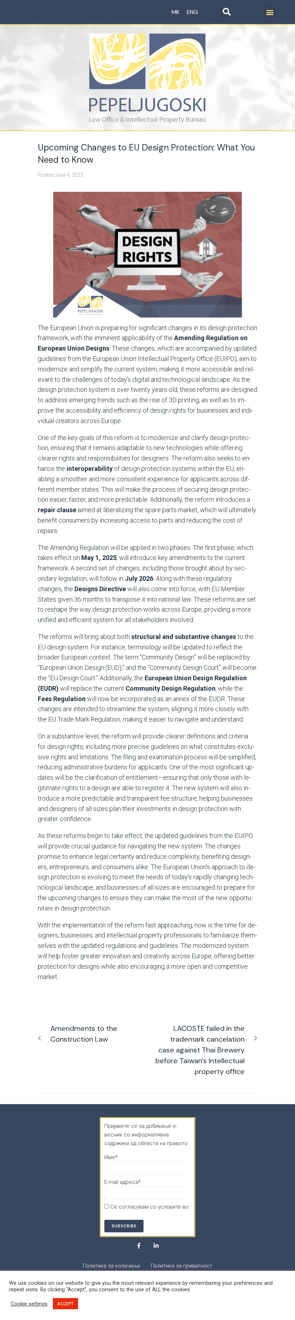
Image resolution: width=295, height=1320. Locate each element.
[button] (270, 12)
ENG (192, 12)
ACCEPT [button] (65, 1303)
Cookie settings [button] (29, 1304)
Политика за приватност (135, 1215)
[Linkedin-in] (156, 1245)
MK (176, 12)
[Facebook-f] (139, 1245)
